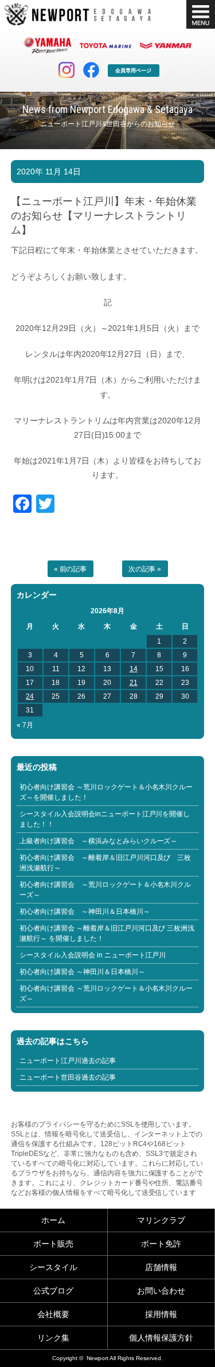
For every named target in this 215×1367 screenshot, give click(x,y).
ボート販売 (53, 1243)
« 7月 (25, 725)
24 (30, 696)
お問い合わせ (161, 1290)
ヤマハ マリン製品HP (47, 45)
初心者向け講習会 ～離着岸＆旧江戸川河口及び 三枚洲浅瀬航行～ (105, 863)
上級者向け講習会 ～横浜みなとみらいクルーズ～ (98, 841)
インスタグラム (66, 70)
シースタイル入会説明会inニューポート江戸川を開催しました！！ (104, 819)
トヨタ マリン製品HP (105, 45)
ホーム (53, 1220)
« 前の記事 (70, 569)
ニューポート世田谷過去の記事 (67, 1077)
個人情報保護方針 (161, 1337)
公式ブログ (53, 1290)
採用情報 (161, 1314)
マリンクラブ (161, 1220)
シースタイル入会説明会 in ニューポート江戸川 (92, 955)
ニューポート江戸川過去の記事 (67, 1061)
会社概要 (53, 1314)
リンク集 (53, 1337)
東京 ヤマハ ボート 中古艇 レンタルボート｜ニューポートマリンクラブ (78, 14)
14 (134, 669)
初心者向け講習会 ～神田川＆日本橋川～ (84, 912)
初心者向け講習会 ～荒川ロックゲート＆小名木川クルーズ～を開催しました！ (106, 792)
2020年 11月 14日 (49, 171)
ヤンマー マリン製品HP (165, 45)
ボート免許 (161, 1243)
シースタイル (53, 1267)
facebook (91, 70)
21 (134, 683)
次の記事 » (145, 569)
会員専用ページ (133, 70)
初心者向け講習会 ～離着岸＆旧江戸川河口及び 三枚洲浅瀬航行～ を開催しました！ (107, 933)
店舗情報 (161, 1267)
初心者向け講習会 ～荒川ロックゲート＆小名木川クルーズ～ (105, 890)
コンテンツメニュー (200, 14)
